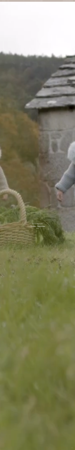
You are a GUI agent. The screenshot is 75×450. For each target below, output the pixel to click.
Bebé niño (32, 3)
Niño (40, 3)
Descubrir (37, 228)
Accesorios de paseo (50, 3)
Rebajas (56, 3)
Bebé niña (27, 3)
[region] (37, 226)
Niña (36, 3)
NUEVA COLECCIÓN (21, 3)
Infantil (44, 3)
